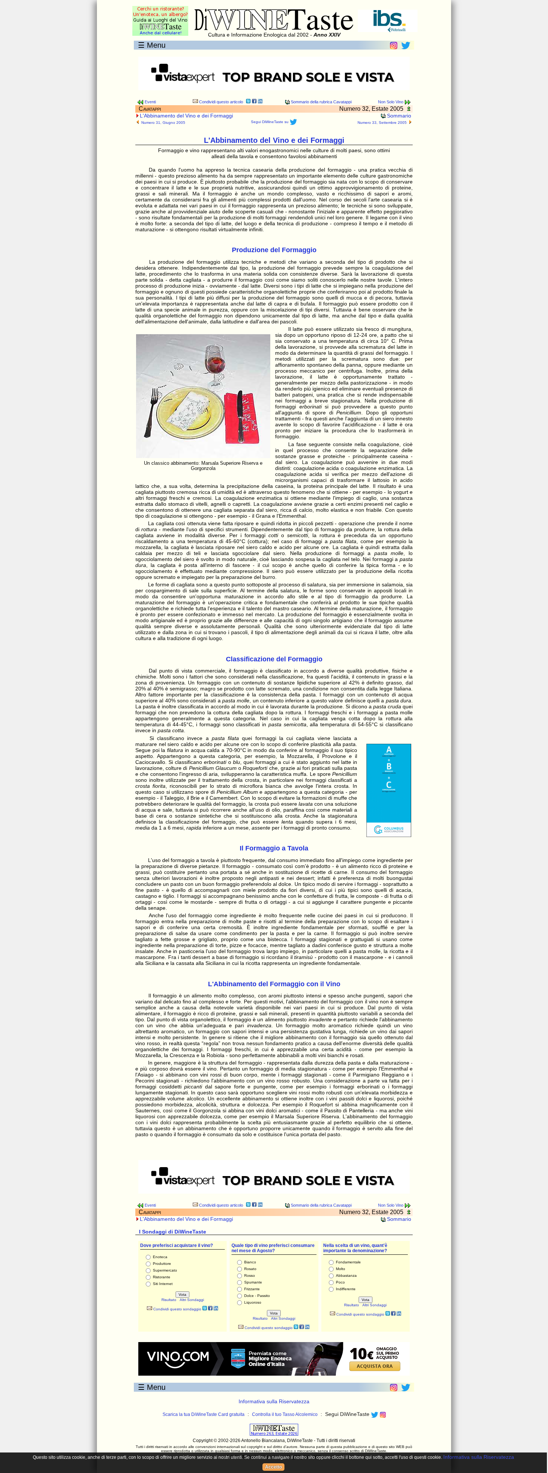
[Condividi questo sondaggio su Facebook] (210, 1309)
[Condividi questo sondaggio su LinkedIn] (216, 1309)
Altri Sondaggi (192, 1300)
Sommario (398, 116)
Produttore (162, 1264)
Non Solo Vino (391, 102)
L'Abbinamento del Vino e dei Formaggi (186, 116)
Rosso (249, 1275)
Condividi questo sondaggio (176, 1309)
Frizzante (252, 1289)
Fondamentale (348, 1262)
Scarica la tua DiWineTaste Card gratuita (204, 1414)
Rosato (250, 1269)
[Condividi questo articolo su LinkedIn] (260, 102)
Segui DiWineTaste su (270, 122)
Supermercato (165, 1270)
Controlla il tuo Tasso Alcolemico (285, 1414)
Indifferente (346, 1289)
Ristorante (161, 1277)
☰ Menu (152, 45)
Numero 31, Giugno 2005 (163, 122)
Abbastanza (346, 1275)
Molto (340, 1269)
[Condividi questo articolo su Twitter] (248, 102)
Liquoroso (252, 1302)
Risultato (168, 1300)
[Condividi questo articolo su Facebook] (254, 102)
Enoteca (160, 1257)
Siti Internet (163, 1284)
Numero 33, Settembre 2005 (382, 122)
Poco (340, 1282)
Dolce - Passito (257, 1296)
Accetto (273, 1467)
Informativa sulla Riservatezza (274, 1401)
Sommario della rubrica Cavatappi (321, 102)
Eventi (150, 102)
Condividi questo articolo (220, 102)
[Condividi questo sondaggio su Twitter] (204, 1309)
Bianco (250, 1262)
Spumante (253, 1282)
